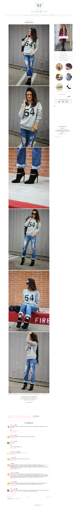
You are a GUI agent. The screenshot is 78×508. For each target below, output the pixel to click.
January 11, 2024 (13, 485)
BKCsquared (12, 425)
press (37, 15)
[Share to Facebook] (37, 416)
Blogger (41, 505)
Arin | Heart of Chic (13, 451)
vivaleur (64, 133)
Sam (11, 463)
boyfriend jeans (13, 417)
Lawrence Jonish (13, 472)
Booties (40, 394)
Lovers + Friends (25, 417)
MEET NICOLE (63, 37)
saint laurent (34, 417)
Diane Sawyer (12, 488)
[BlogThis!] (35, 416)
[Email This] (33, 416)
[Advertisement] (61, 116)
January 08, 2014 (13, 448)
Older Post (48, 496)
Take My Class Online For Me (18, 491)
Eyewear (47, 394)
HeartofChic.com (24, 452)
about (31, 15)
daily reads (44, 15)
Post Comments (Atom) (16, 498)
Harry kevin (12, 481)
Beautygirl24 (12, 435)
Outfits (30, 417)
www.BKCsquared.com (14, 430)
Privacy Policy (58, 136)
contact (51, 15)
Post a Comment (12, 494)
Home (29, 496)
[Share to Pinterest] (38, 416)
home (25, 15)
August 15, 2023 (13, 478)
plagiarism (45, 464)
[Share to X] (36, 416)
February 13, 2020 (13, 469)
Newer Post (10, 496)
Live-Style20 (12, 441)
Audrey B (12, 457)
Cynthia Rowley (19, 417)
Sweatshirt (19, 394)
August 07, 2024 (13, 492)
